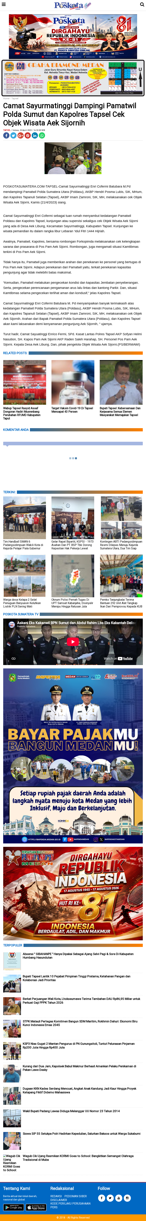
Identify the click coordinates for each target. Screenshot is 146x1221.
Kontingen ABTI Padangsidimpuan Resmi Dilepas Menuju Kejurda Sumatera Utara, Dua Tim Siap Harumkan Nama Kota (121, 546)
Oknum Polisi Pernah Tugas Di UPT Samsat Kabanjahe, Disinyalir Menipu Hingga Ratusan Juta (72, 603)
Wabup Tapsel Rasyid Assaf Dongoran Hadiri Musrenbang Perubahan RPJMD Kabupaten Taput (21, 413)
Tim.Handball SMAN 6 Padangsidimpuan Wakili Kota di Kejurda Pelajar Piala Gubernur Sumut (23, 546)
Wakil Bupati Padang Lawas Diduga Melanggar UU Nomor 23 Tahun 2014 (71, 1111)
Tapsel (15, 98)
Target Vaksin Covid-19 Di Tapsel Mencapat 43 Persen (72, 410)
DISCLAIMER (58, 1200)
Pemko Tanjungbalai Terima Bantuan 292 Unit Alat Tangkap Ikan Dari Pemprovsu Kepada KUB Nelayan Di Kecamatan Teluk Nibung (121, 606)
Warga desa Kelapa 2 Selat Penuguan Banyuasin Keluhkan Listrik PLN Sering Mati (22, 603)
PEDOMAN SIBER (75, 1196)
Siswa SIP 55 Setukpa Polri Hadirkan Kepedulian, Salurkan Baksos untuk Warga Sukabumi (81, 1133)
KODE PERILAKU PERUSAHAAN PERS (70, 1205)
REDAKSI (56, 1196)
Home (6, 98)
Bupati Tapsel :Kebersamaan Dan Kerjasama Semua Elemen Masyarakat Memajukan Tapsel (120, 412)
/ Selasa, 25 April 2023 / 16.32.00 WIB (28, 130)
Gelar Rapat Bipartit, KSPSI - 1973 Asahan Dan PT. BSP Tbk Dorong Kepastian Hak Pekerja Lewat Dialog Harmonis (72, 546)
